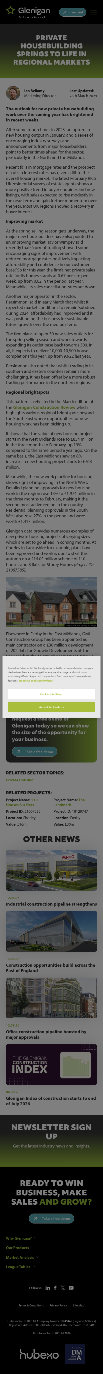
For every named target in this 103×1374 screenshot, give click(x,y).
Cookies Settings (51, 694)
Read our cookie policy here (36, 680)
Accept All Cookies (51, 707)
